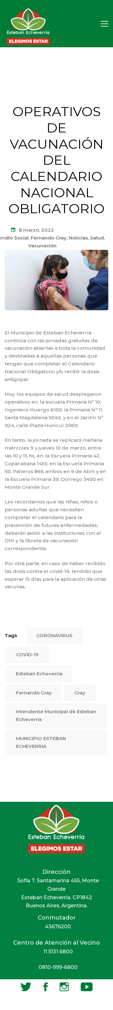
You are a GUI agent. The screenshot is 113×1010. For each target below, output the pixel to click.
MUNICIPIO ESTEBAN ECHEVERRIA (41, 742)
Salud (97, 238)
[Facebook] (45, 986)
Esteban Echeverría (39, 674)
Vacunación (42, 246)
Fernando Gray (49, 238)
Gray (79, 693)
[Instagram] (64, 986)
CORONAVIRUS (54, 635)
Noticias (78, 238)
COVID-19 (27, 654)
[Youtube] (86, 986)
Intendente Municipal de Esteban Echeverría (56, 715)
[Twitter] (26, 986)
